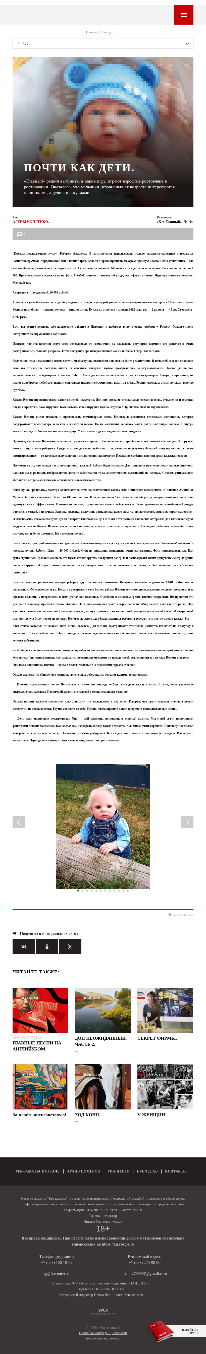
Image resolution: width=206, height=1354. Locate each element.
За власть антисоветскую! (39, 1114)
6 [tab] (100, 891)
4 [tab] (91, 891)
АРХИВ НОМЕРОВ (83, 1171)
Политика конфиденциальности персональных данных (103, 1335)
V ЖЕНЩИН (151, 1114)
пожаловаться (183, 914)
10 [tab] (119, 891)
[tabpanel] (103, 829)
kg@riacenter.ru (56, 1273)
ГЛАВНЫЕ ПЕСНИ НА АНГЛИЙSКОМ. (37, 1045)
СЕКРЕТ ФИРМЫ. (157, 1038)
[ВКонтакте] (24, 946)
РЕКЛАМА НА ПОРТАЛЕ (38, 1171)
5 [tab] (96, 891)
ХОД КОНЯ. (87, 1114)
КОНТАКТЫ (176, 1171)
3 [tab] (87, 891)
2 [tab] (82, 891)
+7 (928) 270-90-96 (144, 1262)
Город (22, 43)
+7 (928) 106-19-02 (56, 1262)
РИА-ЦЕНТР (119, 1171)
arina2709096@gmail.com (145, 1273)
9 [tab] (114, 891)
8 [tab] (110, 891)
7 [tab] (105, 891)
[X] (70, 946)
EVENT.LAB (147, 1171)
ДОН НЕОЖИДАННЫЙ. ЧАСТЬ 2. (101, 1041)
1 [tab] (78, 891)
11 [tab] (123, 891)
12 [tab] (128, 891)
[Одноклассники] (47, 946)
